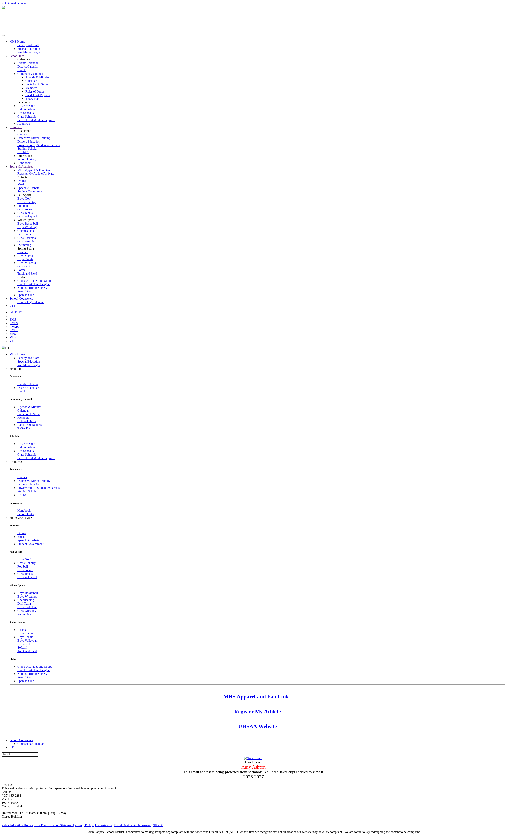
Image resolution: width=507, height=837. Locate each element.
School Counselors (21, 298)
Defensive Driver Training (33, 138)
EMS (13, 319)
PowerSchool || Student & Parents (38, 145)
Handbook (24, 163)
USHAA (23, 152)
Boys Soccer (25, 255)
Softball (22, 270)
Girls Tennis (25, 213)
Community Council (30, 73)
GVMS (14, 326)
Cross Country (26, 202)
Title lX (158, 825)
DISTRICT (17, 312)
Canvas (22, 134)
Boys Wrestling (27, 227)
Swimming (24, 245)
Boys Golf (23, 198)
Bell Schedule (26, 109)
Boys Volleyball (27, 262)
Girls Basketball (27, 237)
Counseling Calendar (30, 302)
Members (31, 88)
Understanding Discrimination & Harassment (123, 825)
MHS (13, 337)
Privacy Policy (84, 825)
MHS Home (17, 41)
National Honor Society (32, 287)
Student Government (30, 191)
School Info (17, 55)
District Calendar (28, 66)
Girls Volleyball (27, 216)
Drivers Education (28, 141)
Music (21, 184)
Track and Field (27, 273)
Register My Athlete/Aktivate (35, 173)
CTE (13, 305)
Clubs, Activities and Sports (34, 280)
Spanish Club (25, 295)
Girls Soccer (25, 209)
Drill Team (24, 234)
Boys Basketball (27, 223)
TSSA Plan (32, 98)
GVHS (14, 330)
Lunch (21, 70)
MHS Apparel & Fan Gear (34, 170)
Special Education (28, 48)
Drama (21, 180)
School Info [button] (17, 368)
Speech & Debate (28, 188)
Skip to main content (14, 3)
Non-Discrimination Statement (54, 825)
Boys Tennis (25, 259)
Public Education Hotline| (18, 825)
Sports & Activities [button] (21, 517)
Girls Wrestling (26, 241)
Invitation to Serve (36, 84)
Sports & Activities (21, 166)
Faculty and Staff (28, 45)
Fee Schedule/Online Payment (36, 120)
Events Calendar (27, 63)
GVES (14, 323)
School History (26, 159)
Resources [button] (16, 461)
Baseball (22, 252)
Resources (16, 127)
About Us (23, 123)
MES (13, 333)
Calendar (31, 80)
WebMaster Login (28, 52)
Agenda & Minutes (37, 77)
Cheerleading (25, 230)
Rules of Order (34, 91)
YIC (12, 341)
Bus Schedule (26, 113)
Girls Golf (23, 266)
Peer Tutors (24, 291)
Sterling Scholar (27, 148)
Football (22, 205)
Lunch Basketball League (33, 284)
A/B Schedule (26, 105)
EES (12, 316)
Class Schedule (26, 116)
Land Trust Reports (37, 95)
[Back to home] (16, 31)
